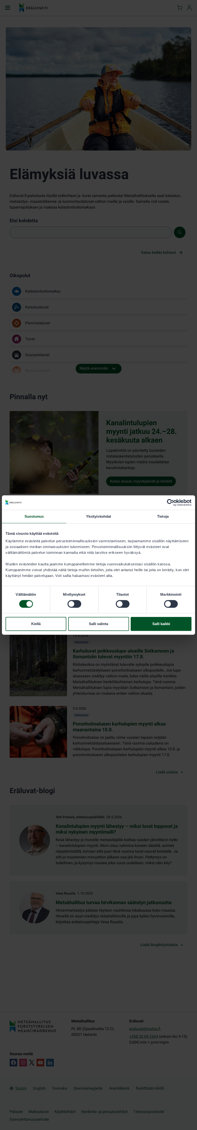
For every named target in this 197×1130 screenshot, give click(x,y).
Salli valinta (98, 624)
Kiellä (36, 624)
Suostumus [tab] (34, 516)
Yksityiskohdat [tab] (98, 516)
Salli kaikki (161, 624)
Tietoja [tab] (163, 516)
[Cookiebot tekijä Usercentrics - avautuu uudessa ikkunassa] (170, 502)
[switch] (74, 604)
